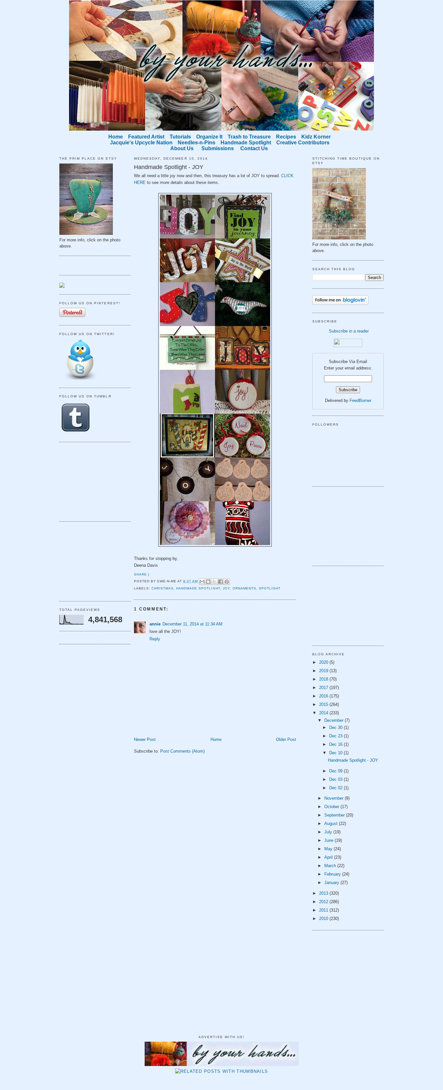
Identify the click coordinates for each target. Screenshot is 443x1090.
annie (155, 624)
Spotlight (270, 588)
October (332, 806)
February (333, 874)
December (334, 720)
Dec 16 (336, 744)
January (332, 882)
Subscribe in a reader (349, 331)
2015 (324, 704)
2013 (324, 893)
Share (140, 574)
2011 (324, 910)
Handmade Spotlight (198, 588)
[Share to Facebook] (220, 581)
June (329, 840)
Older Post (286, 739)
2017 (324, 687)
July (328, 832)
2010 (324, 918)
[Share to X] (214, 581)
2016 (324, 696)
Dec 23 (336, 735)
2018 (324, 679)
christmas (162, 588)
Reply (155, 638)
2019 (324, 670)
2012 (324, 901)
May (329, 848)
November (334, 798)
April (329, 857)
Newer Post (145, 739)
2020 (324, 662)
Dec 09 (336, 771)
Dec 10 (336, 752)
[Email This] (202, 581)
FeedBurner (360, 400)
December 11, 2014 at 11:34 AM (192, 624)
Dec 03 (336, 779)
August (331, 823)
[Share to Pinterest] (226, 581)
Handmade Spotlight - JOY (168, 167)
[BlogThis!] (208, 581)
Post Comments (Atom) (182, 751)
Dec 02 (336, 787)
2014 (324, 712)
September (335, 815)
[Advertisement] (91, 480)
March (330, 865)
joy (226, 588)
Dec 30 (336, 727)
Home (216, 739)
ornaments (244, 588)
